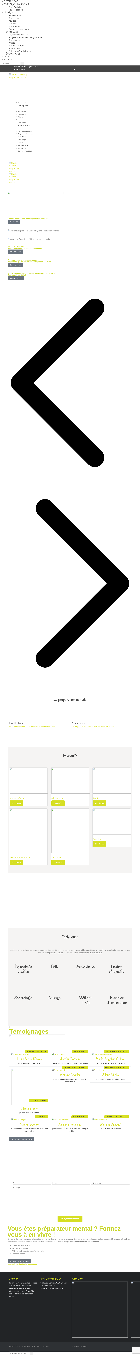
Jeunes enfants (16, 15)
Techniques (11, 31)
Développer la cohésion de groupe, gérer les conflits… (94, 726)
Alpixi (85, 1346)
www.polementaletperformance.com (22, 1264)
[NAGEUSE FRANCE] (70, 1119)
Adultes (12, 20)
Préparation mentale (17, 4)
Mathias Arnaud (110, 1124)
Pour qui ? (10, 12)
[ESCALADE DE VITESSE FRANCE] (70, 1070)
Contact (9, 59)
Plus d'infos (16, 803)
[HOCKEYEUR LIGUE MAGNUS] (110, 1119)
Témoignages (12, 53)
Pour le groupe (16, 9)
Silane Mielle (110, 1074)
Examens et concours (19, 29)
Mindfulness (14, 48)
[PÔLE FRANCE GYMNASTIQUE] (110, 1070)
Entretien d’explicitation (20, 51)
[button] (70, 383)
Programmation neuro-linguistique (25, 37)
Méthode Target (16, 45)
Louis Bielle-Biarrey (29, 1058)
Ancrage (12, 42)
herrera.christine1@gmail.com (26, 67)
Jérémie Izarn (29, 1108)
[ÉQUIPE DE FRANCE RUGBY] (29, 1054)
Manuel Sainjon (29, 1124)
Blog (7, 56)
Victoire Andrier (70, 1074)
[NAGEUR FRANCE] (70, 1054)
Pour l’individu (15, 7)
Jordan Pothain (70, 1058)
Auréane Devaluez (70, 1124)
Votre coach (19, 97)
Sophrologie (14, 40)
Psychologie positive (18, 34)
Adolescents (14, 18)
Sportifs (12, 23)
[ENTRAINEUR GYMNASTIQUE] (110, 1054)
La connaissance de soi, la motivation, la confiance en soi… (33, 726)
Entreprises (14, 26)
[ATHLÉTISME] (29, 1119)
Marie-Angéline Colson (110, 1058)
